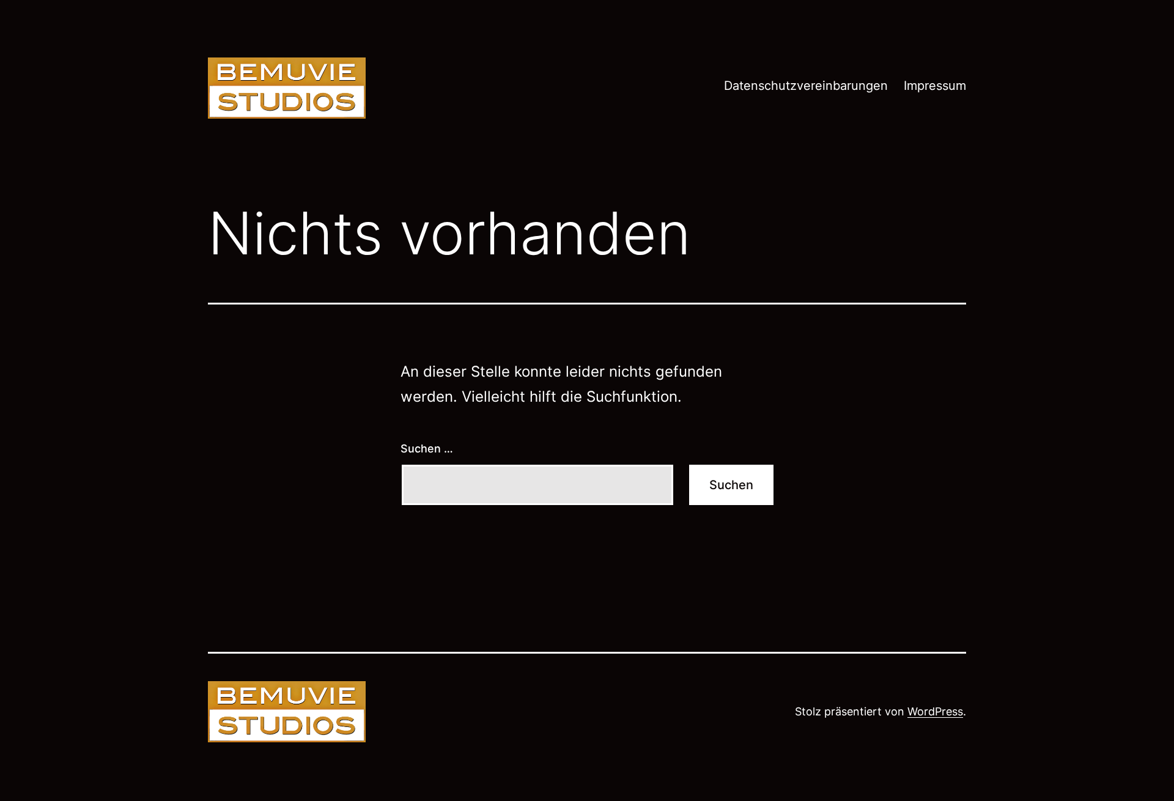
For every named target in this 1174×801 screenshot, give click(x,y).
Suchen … (427, 448)
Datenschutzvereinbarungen (806, 85)
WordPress (935, 711)
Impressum (935, 85)
